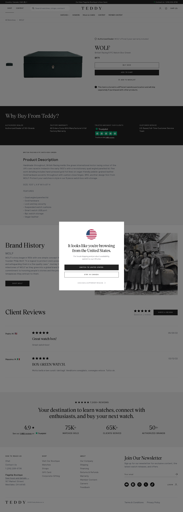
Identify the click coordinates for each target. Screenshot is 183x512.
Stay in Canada (91, 274)
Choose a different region (90, 283)
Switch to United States (91, 267)
